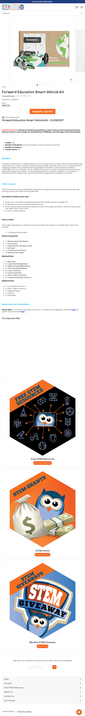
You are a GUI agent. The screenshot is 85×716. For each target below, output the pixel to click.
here (74, 310)
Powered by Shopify (24, 711)
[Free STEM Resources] (42, 417)
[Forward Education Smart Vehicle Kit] (14, 337)
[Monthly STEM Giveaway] (42, 601)
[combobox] (42, 13)
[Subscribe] (54, 667)
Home (4, 87)
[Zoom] (71, 80)
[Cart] (76, 7)
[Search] (81, 13)
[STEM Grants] (42, 509)
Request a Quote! (42, 111)
